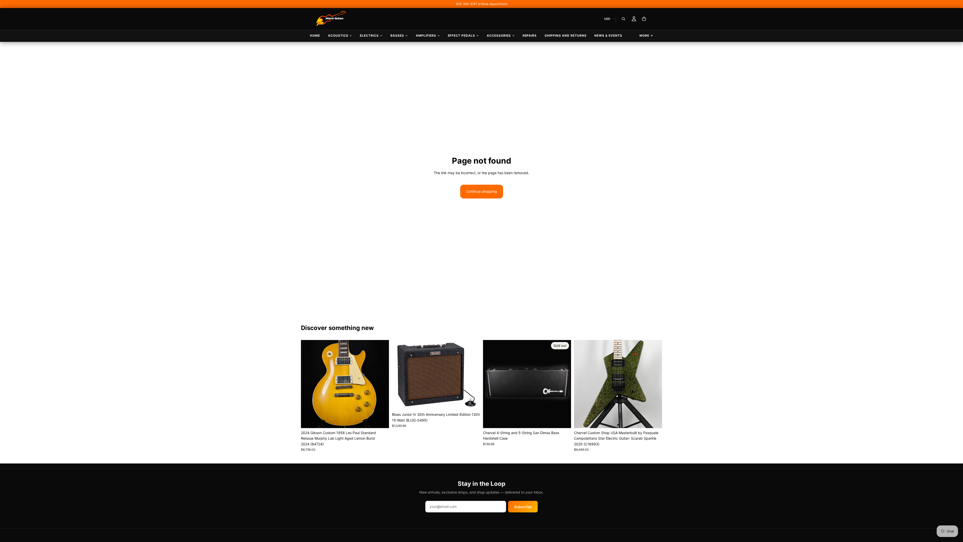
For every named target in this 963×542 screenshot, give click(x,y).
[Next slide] (381, 383)
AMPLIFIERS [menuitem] (426, 35)
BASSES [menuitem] (397, 35)
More (644, 35)
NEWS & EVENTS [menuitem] (608, 35)
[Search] (623, 19)
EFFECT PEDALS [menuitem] (461, 35)
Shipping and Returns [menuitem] (565, 35)
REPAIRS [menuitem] (530, 35)
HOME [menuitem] (315, 35)
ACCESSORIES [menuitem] (499, 35)
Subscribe (523, 507)
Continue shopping (481, 191)
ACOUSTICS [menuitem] (338, 35)
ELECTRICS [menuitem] (369, 35)
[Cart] (644, 19)
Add (385, 420)
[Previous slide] (308, 383)
